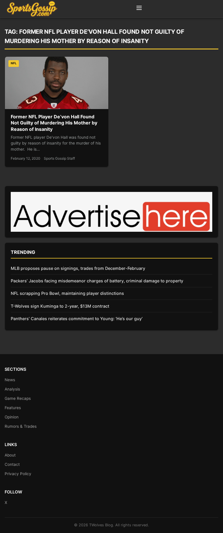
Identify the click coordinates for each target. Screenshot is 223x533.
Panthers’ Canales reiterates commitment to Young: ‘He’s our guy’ (77, 318)
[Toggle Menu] (139, 8)
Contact (12, 464)
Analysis (12, 389)
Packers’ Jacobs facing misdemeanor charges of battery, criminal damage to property (97, 280)
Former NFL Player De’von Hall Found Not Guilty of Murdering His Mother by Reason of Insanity (54, 123)
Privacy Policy (18, 473)
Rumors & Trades (21, 426)
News (10, 379)
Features (13, 407)
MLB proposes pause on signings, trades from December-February (78, 268)
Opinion (12, 417)
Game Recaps (18, 398)
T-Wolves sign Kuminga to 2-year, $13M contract (60, 306)
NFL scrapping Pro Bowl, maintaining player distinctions (67, 293)
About (10, 455)
